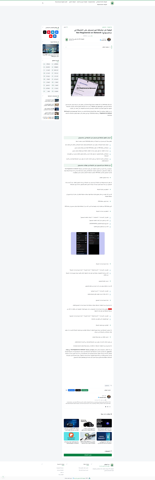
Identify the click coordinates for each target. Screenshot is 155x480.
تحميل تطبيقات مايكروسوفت (56, 79)
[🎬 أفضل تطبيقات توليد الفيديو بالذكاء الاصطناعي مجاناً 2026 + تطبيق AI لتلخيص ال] (57, 109)
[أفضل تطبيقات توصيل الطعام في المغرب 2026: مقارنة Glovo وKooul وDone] (57, 113)
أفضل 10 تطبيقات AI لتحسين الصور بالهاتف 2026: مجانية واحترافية (49, 101)
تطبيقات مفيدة (56, 85)
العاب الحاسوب (56, 76)
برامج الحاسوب (48, 76)
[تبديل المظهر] (3, 476)
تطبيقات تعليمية (56, 82)
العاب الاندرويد (48, 73)
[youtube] (105, 406)
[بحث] (43, 3)
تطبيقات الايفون (48, 79)
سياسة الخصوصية (60, 467)
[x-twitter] (110, 406)
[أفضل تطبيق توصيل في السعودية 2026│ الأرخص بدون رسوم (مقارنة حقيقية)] (57, 104)
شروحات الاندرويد (56, 88)
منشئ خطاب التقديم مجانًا (83, 467)
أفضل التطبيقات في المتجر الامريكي (47, 70)
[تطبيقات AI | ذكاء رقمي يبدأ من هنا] (112, 3)
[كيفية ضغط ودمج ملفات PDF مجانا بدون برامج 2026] (51, 48)
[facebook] (108, 406)
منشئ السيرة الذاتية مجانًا (83, 470)
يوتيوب (48, 91)
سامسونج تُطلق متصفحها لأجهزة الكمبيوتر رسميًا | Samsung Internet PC (104, 429)
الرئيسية (109, 27)
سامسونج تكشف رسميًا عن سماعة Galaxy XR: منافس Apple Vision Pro (88, 429)
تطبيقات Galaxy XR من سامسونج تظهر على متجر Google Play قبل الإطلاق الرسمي (71, 429)
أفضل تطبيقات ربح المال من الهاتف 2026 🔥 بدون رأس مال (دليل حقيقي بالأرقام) (48, 118)
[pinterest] (48, 32)
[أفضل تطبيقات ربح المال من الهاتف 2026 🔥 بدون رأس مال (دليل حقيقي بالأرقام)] (57, 117)
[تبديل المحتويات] (66, 47)
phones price (47, 67)
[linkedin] (54, 36)
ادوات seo (56, 73)
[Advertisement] (77, 15)
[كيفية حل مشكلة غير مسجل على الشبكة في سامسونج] (88, 85)
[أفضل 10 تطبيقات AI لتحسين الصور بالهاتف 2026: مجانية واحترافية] (57, 100)
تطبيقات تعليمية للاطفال (47, 82)
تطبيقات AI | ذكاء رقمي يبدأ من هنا (79, 478)
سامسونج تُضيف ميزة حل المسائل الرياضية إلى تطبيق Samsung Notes (71, 442)
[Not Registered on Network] (88, 243)
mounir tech (103, 40)
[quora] (46, 36)
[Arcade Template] (89, 478)
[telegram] (52, 32)
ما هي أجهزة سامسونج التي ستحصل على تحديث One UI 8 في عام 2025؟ (105, 442)
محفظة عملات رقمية (47, 88)
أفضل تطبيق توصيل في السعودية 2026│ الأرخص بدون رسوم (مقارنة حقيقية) (48, 105)
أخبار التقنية (56, 70)
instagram (56, 67)
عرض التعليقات (87, 455)
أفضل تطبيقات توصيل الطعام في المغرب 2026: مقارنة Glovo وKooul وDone (48, 114)
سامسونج (104, 27)
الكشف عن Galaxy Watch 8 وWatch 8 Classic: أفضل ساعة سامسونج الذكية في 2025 (88, 442)
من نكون (61, 472)
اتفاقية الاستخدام (60, 470)
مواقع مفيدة (56, 91)
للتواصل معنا (61, 474)
